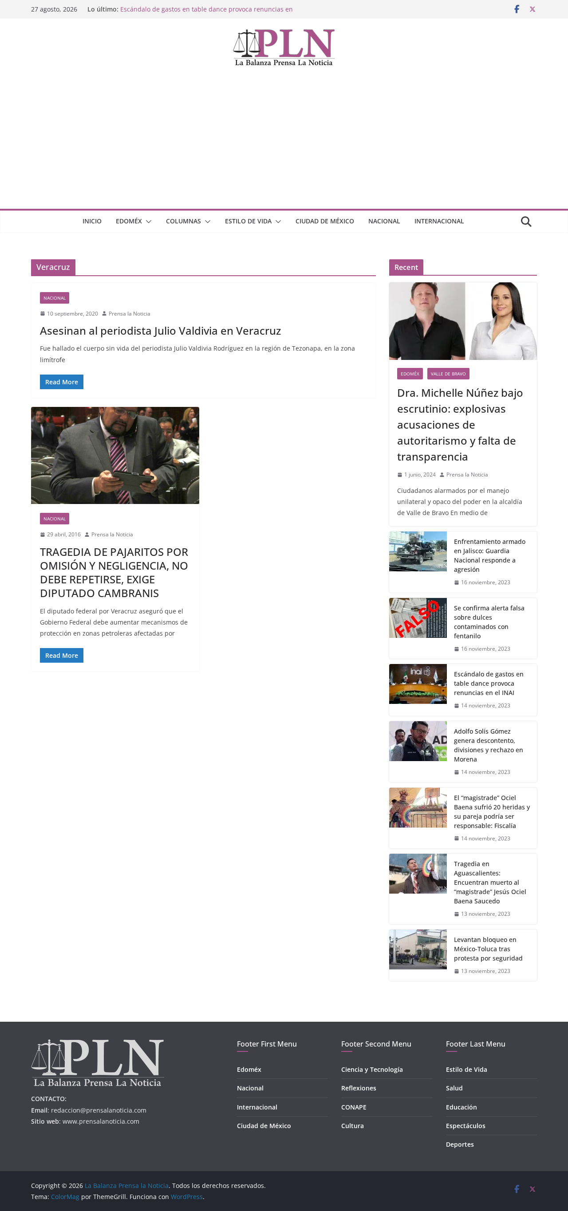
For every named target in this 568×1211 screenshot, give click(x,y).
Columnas (183, 221)
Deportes (460, 1144)
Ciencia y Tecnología (372, 1069)
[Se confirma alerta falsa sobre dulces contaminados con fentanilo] (418, 628)
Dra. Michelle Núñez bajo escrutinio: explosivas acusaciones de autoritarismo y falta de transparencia (460, 424)
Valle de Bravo (448, 374)
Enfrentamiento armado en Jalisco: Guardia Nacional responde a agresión (489, 555)
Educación (461, 1107)
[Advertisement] (284, 142)
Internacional (439, 221)
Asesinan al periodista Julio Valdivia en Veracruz (160, 330)
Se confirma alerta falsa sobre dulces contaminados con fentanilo (489, 622)
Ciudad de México (325, 221)
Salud (454, 1088)
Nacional (384, 221)
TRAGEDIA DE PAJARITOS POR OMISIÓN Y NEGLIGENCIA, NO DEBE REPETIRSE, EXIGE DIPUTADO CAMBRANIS (114, 572)
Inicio (92, 221)
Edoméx (129, 221)
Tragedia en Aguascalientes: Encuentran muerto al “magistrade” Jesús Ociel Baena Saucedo (490, 882)
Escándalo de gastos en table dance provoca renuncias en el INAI (489, 683)
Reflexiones (358, 1088)
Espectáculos (465, 1125)
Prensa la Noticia (129, 313)
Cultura (352, 1125)
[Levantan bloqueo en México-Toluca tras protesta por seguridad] (418, 955)
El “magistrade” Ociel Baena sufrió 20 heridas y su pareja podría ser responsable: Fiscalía (492, 811)
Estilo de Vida (248, 221)
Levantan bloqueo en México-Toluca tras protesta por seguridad (488, 948)
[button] (147, 221)
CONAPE (354, 1107)
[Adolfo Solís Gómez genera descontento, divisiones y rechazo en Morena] (418, 751)
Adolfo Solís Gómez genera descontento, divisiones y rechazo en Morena (488, 745)
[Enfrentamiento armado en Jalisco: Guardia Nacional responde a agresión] (418, 562)
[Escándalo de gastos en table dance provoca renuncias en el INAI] (418, 690)
